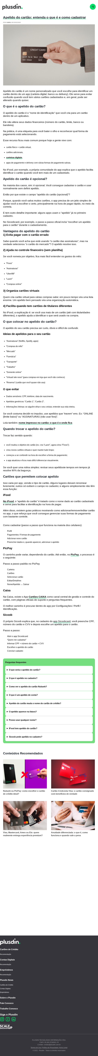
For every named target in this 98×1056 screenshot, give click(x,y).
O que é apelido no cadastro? (23, 678)
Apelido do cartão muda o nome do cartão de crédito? (35, 703)
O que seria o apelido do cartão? (24, 670)
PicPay (75, 554)
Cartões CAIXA (37, 596)
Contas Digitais (7, 960)
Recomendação (5, 954)
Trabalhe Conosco (9, 1009)
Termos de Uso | (36, 1048)
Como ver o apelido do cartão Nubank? (28, 687)
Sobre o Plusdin (8, 998)
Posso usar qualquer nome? (22, 720)
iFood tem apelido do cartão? (23, 728)
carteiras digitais (14, 157)
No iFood (8, 501)
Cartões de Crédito (9, 949)
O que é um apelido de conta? (23, 695)
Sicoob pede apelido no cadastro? (25, 737)
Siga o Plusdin (9, 1014)
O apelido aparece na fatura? (23, 712)
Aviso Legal (63, 1048)
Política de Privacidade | (50, 1048)
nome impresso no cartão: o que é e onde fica (45, 422)
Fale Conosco (7, 1003)
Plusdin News (6, 980)
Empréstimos (6, 970)
